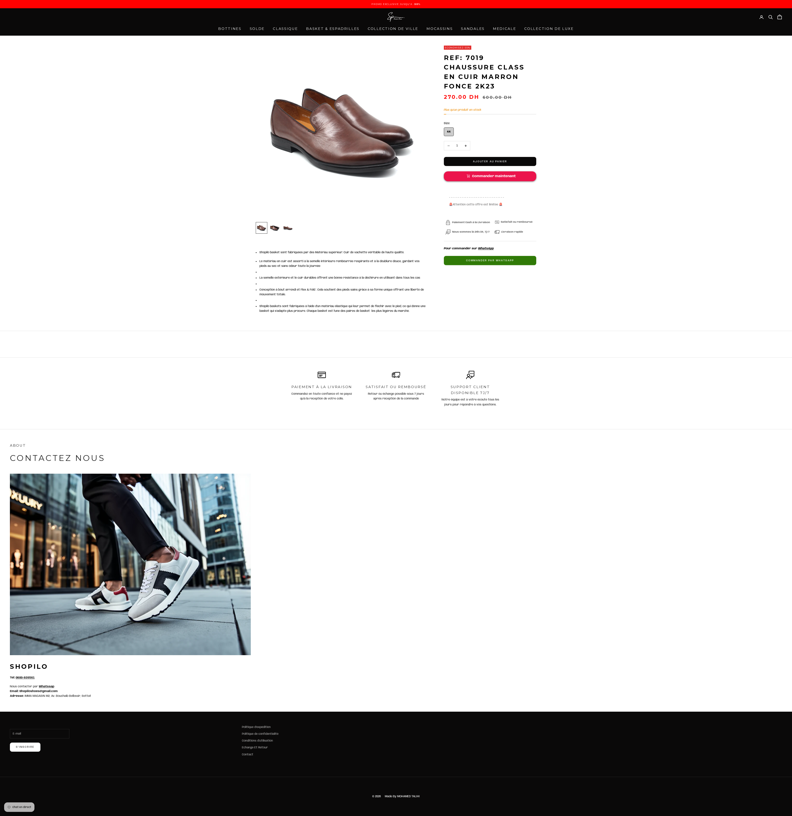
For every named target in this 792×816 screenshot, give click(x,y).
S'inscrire (25, 747)
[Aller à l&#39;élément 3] (288, 228)
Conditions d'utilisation (257, 740)
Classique (285, 29)
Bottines (230, 29)
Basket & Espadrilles (332, 29)
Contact (247, 754)
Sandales (473, 29)
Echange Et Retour (255, 747)
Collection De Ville (393, 29)
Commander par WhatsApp (490, 260)
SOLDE (257, 29)
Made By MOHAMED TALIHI (402, 796)
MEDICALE (504, 29)
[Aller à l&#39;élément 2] (274, 228)
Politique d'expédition (256, 727)
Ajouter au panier (490, 161)
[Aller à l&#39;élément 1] (261, 228)
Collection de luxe (549, 29)
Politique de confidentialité (260, 733)
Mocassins (440, 29)
